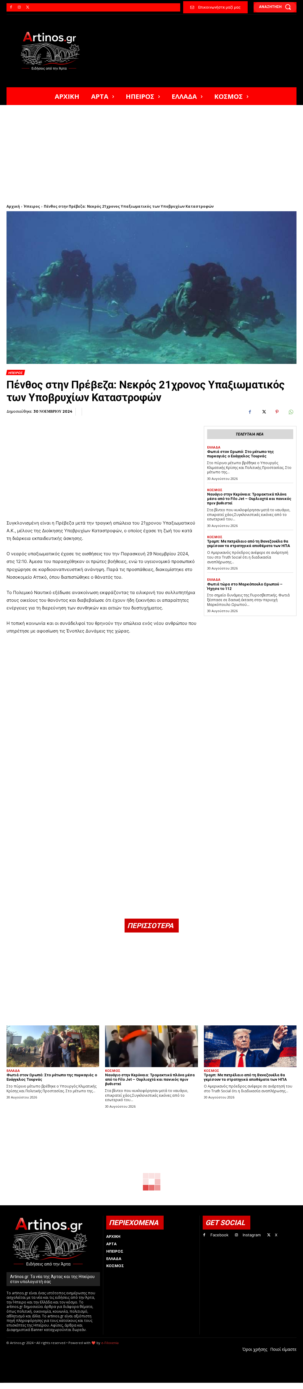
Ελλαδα (213, 447)
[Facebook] (11, 7)
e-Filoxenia (110, 1342)
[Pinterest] (277, 412)
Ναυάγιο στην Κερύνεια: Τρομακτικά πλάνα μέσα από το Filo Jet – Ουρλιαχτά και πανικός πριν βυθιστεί (249, 498)
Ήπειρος (32, 206)
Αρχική (13, 206)
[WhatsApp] (290, 412)
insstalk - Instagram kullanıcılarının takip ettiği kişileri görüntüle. (149, 1385)
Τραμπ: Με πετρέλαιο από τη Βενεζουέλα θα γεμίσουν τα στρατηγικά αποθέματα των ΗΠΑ (248, 543)
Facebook (219, 1234)
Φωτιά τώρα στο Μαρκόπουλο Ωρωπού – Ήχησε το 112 (245, 586)
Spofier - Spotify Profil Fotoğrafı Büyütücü (47, 1385)
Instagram (252, 1234)
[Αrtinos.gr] (53, 50)
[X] (27, 7)
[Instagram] (19, 7)
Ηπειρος (15, 372)
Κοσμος (215, 490)
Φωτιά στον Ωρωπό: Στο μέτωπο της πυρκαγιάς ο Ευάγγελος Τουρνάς (240, 453)
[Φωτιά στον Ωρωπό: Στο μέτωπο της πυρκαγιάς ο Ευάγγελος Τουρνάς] (53, 1046)
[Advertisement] (151, 149)
